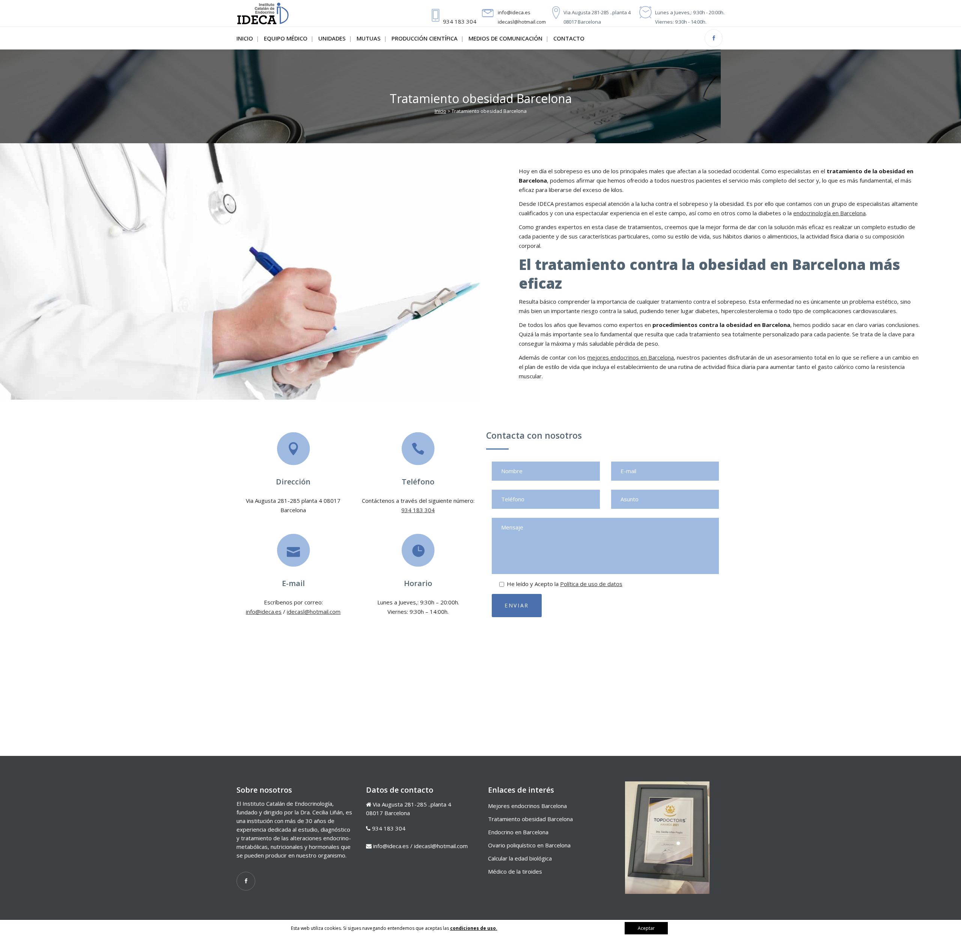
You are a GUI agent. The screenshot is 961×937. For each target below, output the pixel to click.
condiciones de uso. (473, 928)
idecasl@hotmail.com (522, 21)
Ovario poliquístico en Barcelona (529, 845)
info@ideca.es (514, 12)
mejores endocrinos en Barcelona (630, 357)
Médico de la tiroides (515, 871)
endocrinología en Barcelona (829, 213)
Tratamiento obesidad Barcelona (530, 819)
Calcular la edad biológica (520, 858)
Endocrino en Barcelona (518, 832)
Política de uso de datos (591, 584)
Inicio (440, 111)
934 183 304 (459, 21)
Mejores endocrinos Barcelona (527, 806)
